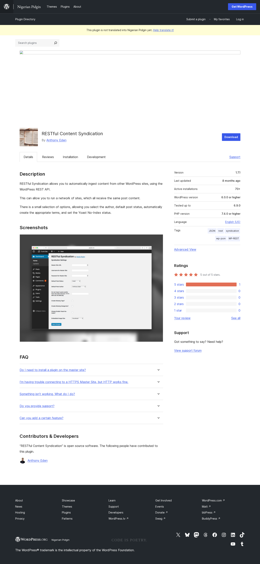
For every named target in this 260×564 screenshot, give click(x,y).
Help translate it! (163, 30)
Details (28, 157)
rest (220, 230)
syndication (232, 230)
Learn (112, 500)
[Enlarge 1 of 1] (158, 239)
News (18, 506)
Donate (161, 512)
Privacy (20, 518)
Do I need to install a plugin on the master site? (53, 370)
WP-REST (234, 238)
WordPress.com (213, 500)
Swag (160, 518)
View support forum (188, 350)
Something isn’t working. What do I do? (47, 394)
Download (231, 137)
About (19, 500)
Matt (206, 506)
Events (159, 506)
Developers (115, 512)
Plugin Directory (25, 19)
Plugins (66, 512)
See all (235, 318)
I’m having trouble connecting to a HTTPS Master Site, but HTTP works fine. (74, 382)
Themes (67, 506)
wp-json (221, 238)
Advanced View (185, 249)
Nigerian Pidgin (60, 539)
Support (234, 157)
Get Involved (163, 500)
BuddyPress (211, 518)
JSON (212, 230)
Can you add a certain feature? (41, 418)
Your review (182, 318)
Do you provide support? (37, 406)
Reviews (48, 157)
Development (96, 157)
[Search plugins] (55, 43)
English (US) (232, 221)
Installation (70, 157)
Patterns (67, 518)
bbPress (209, 512)
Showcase (68, 500)
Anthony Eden (56, 140)
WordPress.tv (118, 518)
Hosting (20, 512)
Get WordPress (242, 6)
